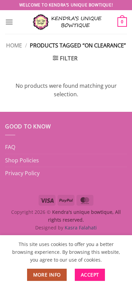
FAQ (10, 147)
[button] (9, 22)
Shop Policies (22, 160)
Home (14, 45)
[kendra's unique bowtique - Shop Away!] (66, 22)
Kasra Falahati (81, 227)
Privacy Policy (22, 173)
